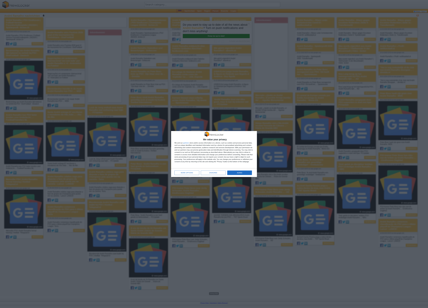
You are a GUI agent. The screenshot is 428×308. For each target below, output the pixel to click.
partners (186, 143)
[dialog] (214, 154)
